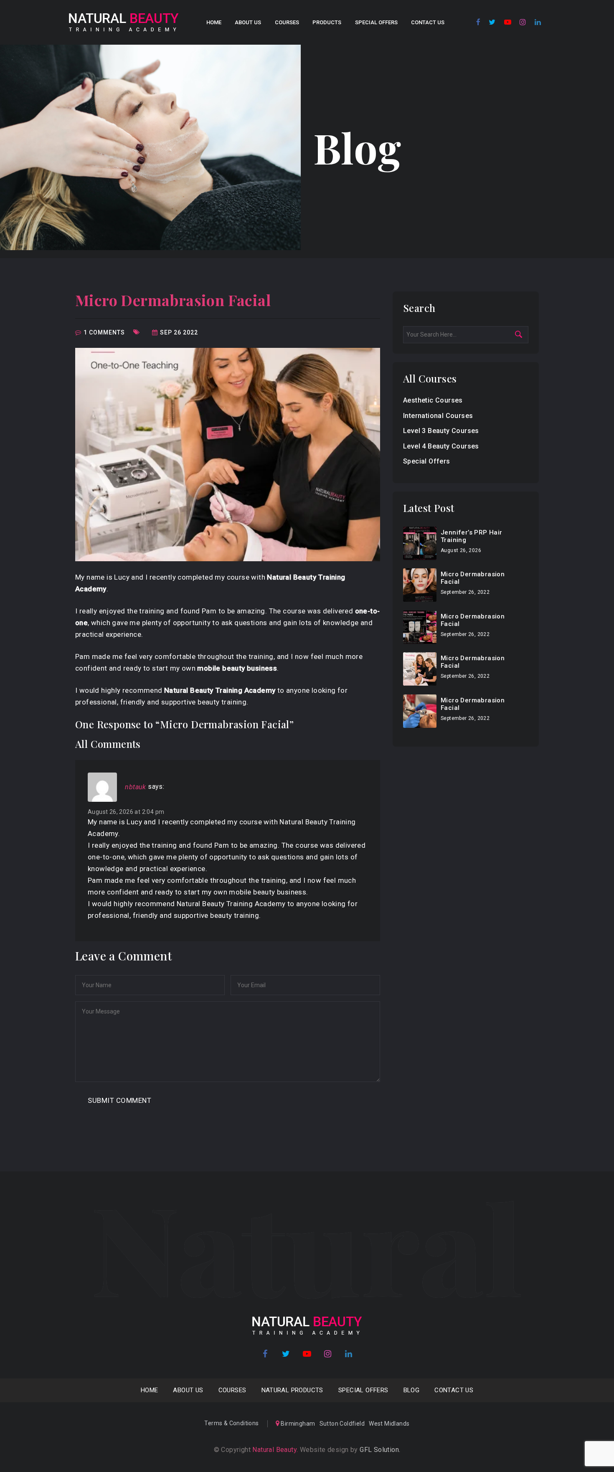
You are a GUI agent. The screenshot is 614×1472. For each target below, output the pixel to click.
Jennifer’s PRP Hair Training (471, 536)
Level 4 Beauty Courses (441, 446)
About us (248, 22)
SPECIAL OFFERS (376, 22)
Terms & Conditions (231, 1423)
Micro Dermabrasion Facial (173, 300)
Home (213, 22)
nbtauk (135, 787)
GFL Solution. (380, 1450)
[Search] (522, 334)
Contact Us (427, 22)
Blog (411, 1390)
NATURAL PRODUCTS (292, 1390)
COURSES (287, 22)
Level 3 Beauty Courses (441, 431)
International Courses (438, 416)
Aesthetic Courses (433, 400)
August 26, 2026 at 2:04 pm (126, 811)
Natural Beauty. (274, 1450)
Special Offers (426, 461)
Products (326, 22)
